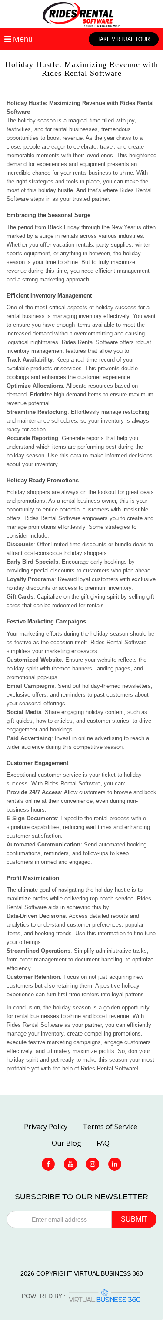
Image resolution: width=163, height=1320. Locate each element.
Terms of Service (110, 1126)
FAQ (103, 1143)
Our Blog (66, 1143)
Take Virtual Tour (123, 39)
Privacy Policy (45, 1126)
